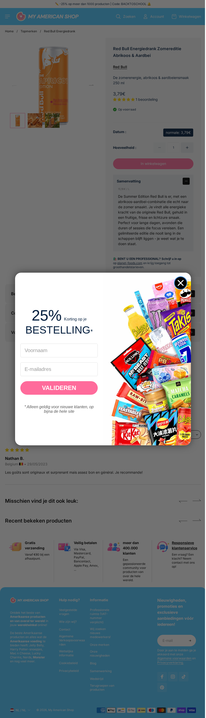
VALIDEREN (58, 387)
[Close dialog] (179, 283)
